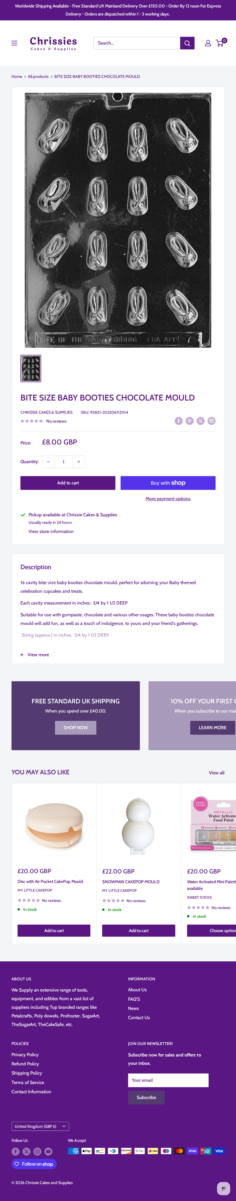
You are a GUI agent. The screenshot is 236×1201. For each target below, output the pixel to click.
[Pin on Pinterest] (190, 420)
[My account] (208, 43)
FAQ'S (134, 999)
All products (38, 76)
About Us (137, 989)
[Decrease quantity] (48, 462)
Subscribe (146, 1097)
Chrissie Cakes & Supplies (46, 412)
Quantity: (29, 461)
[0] (219, 43)
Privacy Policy (25, 1054)
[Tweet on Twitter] (201, 420)
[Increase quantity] (79, 462)
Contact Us (139, 1017)
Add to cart (68, 483)
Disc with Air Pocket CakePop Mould (50, 881)
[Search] (187, 43)
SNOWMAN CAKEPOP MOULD (131, 881)
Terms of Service (28, 1082)
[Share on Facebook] (179, 420)
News (133, 1008)
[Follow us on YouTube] (48, 1152)
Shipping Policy (27, 1073)
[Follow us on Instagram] (37, 1152)
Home (17, 76)
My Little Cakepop (35, 890)
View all (217, 772)
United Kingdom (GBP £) (35, 1126)
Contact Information (31, 1091)
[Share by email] (212, 420)
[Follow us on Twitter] (26, 1152)
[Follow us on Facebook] (16, 1152)
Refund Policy (25, 1064)
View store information (51, 531)
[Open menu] (14, 43)
